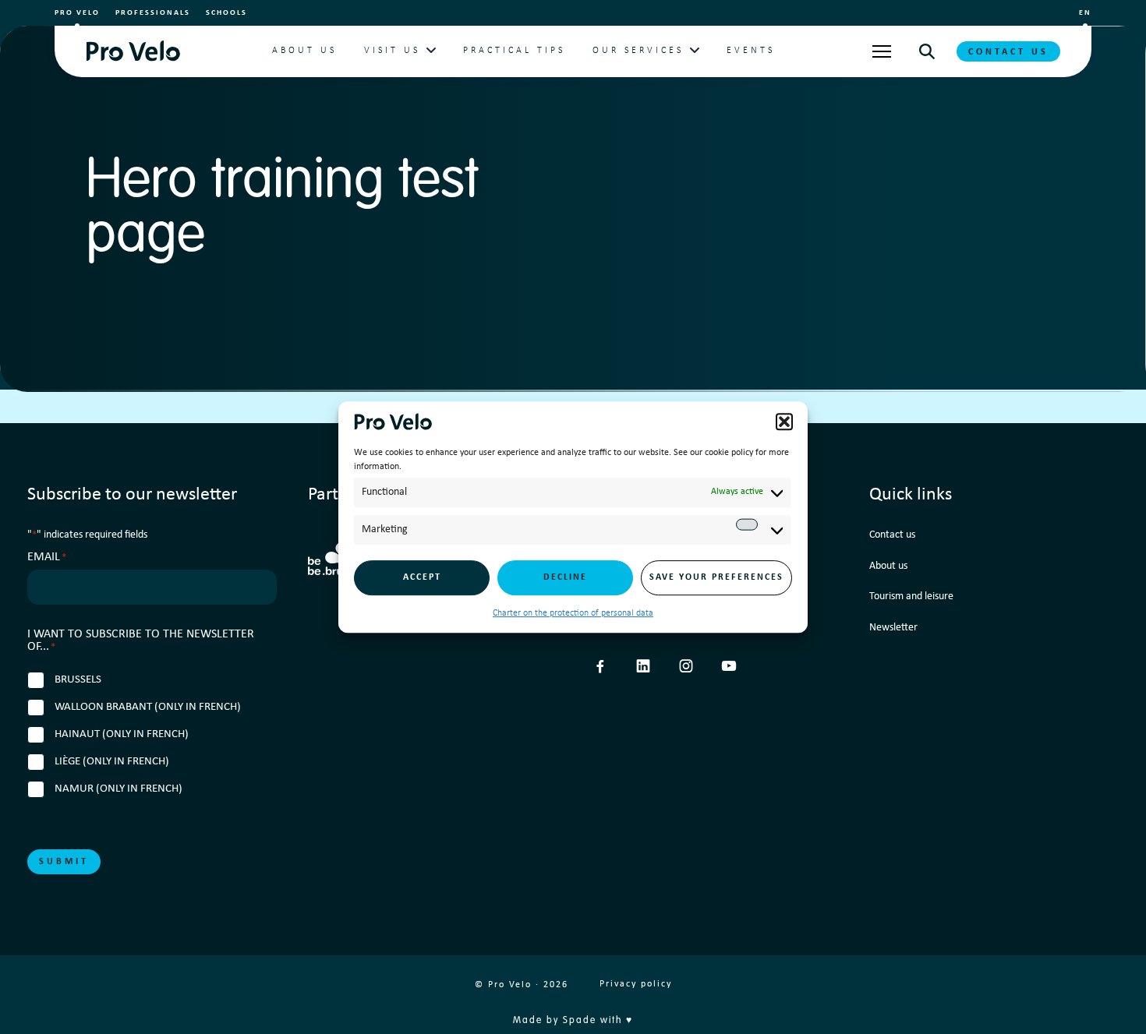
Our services (638, 50)
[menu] (881, 51)
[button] (784, 421)
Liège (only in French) (112, 762)
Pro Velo (77, 13)
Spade (579, 1020)
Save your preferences (716, 577)
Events (751, 50)
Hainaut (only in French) (122, 734)
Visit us (392, 50)
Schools (226, 13)
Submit (64, 861)
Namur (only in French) (118, 789)
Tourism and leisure (911, 596)
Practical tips (514, 50)
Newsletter (893, 627)
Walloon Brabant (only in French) (148, 707)
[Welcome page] (133, 51)
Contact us (1008, 52)
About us (304, 50)
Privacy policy (636, 984)
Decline (565, 577)
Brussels (78, 680)
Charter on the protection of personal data (573, 613)
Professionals (152, 13)
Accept (422, 577)
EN (1085, 13)
